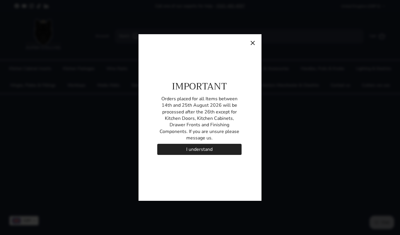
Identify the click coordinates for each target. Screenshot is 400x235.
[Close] (253, 43)
